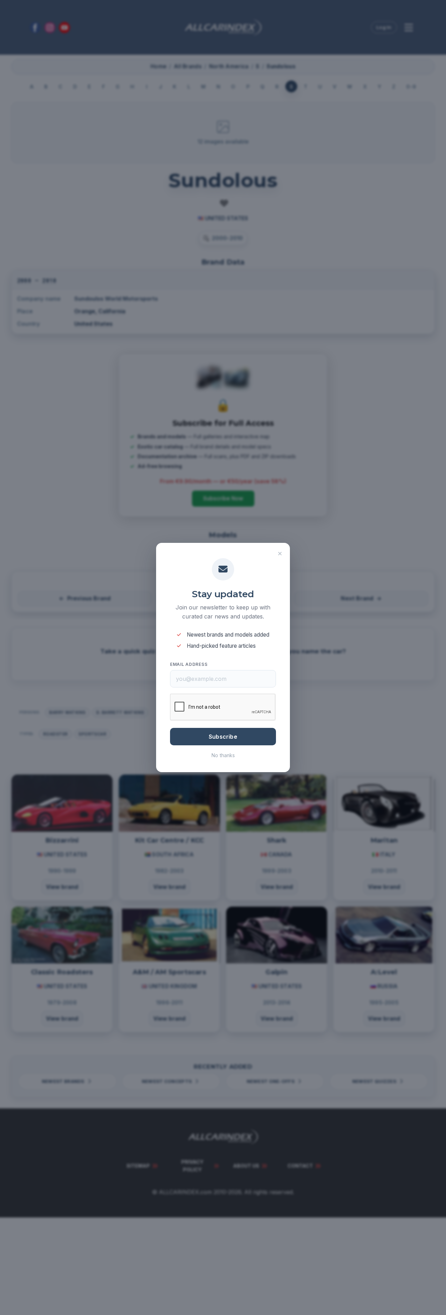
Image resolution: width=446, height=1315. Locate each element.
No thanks (223, 755)
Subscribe (223, 736)
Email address (188, 664)
